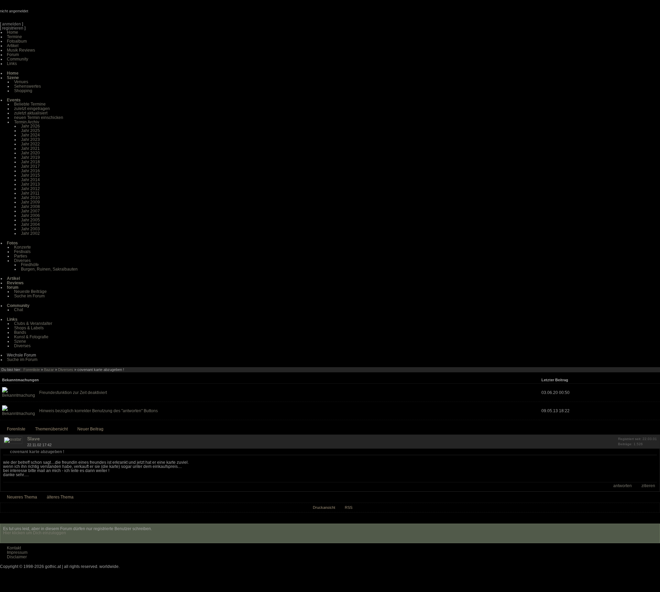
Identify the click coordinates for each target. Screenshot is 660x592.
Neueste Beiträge (30, 291)
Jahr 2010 (30, 197)
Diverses (22, 260)
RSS (348, 507)
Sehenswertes (27, 86)
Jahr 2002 (30, 233)
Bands (20, 332)
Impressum (17, 552)
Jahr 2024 (30, 135)
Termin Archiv (26, 122)
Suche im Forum (29, 296)
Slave (33, 438)
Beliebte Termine (30, 104)
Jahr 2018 (30, 162)
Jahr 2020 (30, 153)
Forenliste (31, 370)
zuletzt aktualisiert (30, 113)
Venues (21, 81)
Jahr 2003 (30, 229)
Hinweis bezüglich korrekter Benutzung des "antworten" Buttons (98, 410)
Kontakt (14, 548)
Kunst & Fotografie (31, 337)
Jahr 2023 (30, 139)
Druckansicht (324, 507)
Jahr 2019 (30, 157)
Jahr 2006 (30, 215)
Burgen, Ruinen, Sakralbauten (49, 269)
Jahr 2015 (30, 175)
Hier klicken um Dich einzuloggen (34, 532)
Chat (18, 309)
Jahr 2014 (30, 179)
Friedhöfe (30, 264)
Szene (20, 341)
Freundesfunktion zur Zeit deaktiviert (73, 392)
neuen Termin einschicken (38, 117)
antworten (622, 485)
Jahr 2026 (30, 126)
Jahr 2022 (30, 144)
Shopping (23, 90)
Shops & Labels (29, 328)
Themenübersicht (51, 429)
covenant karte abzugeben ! (37, 451)
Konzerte (22, 247)
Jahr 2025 (30, 130)
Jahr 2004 (30, 224)
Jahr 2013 (30, 184)
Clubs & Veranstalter (33, 323)
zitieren (648, 485)
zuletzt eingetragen (32, 108)
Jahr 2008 (30, 206)
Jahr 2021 (30, 148)
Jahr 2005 (30, 220)
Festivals (22, 251)
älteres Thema (60, 497)
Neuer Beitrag (90, 429)
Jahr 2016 (30, 170)
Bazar (49, 370)
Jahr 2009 (30, 202)
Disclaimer (17, 557)
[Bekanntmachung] (18, 395)
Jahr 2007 (30, 211)
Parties (20, 256)
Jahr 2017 (30, 166)
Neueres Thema (22, 497)
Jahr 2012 (30, 188)
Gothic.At (39, 14)
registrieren (12, 28)
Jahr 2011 (30, 193)
